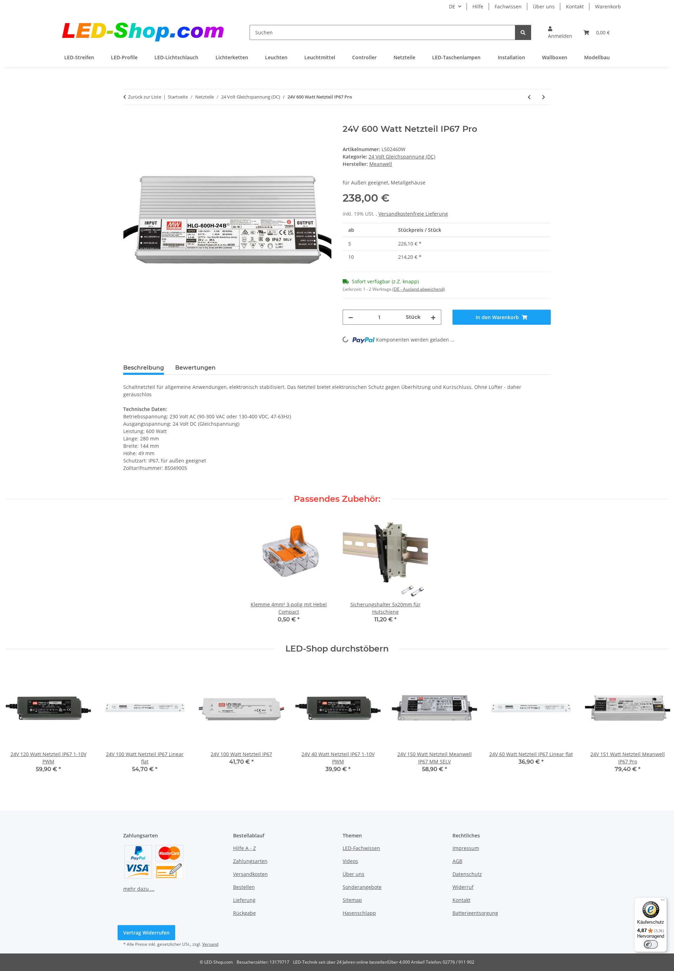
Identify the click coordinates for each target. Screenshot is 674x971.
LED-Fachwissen (361, 848)
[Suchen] (523, 32)
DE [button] (452, 6)
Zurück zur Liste (144, 97)
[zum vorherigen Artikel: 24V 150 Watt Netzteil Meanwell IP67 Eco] (529, 96)
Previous (17, 724)
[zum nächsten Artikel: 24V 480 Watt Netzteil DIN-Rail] (543, 96)
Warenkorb (608, 6)
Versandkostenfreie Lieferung (413, 213)
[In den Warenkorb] (128, 120)
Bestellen (244, 887)
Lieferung (244, 900)
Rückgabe (244, 913)
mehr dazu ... (138, 888)
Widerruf (463, 887)
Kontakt (575, 6)
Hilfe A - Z (244, 848)
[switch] (651, 944)
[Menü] (663, 901)
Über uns (544, 6)
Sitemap (352, 900)
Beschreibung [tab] (143, 367)
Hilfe (478, 6)
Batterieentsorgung (475, 913)
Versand (210, 944)
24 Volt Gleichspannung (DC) (402, 156)
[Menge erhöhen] (433, 317)
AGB (457, 861)
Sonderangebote (362, 887)
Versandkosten (250, 874)
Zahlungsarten (250, 861)
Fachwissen (508, 6)
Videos (350, 861)
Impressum (465, 848)
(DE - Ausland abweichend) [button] (418, 289)
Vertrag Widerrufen (146, 932)
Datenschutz (467, 874)
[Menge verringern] (350, 317)
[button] (560, 32)
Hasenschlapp (359, 913)
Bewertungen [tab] (195, 367)
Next (657, 724)
